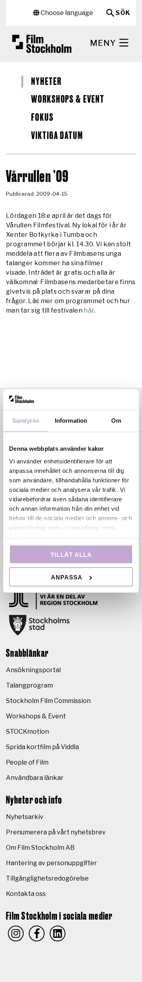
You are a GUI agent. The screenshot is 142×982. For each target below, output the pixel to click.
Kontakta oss (26, 894)
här (89, 310)
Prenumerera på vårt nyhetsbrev (56, 832)
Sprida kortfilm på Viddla (42, 747)
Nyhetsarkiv (24, 817)
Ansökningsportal (33, 670)
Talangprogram (29, 685)
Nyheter (46, 82)
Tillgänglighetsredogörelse (47, 878)
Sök (123, 13)
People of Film (27, 762)
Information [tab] (71, 420)
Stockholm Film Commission (48, 701)
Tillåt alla (71, 554)
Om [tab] (116, 420)
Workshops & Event (68, 99)
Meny (104, 43)
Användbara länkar (35, 777)
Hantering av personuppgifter (51, 863)
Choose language (66, 13)
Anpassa (66, 577)
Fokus (42, 117)
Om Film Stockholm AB (40, 847)
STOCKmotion (27, 731)
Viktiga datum (57, 136)
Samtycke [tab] (25, 420)
